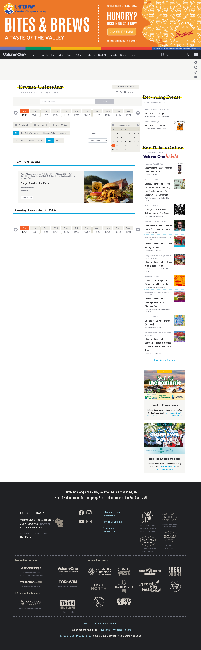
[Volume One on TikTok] (195, 72)
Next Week (42, 125)
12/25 (66, 113)
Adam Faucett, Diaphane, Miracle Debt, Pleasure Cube (157, 282)
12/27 (87, 113)
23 (122, 146)
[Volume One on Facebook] (195, 62)
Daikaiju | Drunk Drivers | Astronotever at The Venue (157, 211)
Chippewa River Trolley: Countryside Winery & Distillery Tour (155, 302)
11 (130, 137)
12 (134, 137)
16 (121, 141)
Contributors (99, 623)
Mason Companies (168, 466)
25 (130, 146)
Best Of (102, 55)
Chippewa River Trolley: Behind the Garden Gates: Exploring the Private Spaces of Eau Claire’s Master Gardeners (159, 189)
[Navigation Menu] (196, 54)
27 (138, 146)
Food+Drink (57, 55)
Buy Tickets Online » (164, 359)
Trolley (132, 55)
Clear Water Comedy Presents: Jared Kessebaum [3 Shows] (158, 227)
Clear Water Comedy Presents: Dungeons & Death (158, 169)
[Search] (187, 54)
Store (123, 55)
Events (44, 55)
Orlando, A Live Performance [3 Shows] (157, 322)
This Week (23, 125)
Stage (40, 140)
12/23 (45, 113)
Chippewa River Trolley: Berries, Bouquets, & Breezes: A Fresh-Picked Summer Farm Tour (158, 344)
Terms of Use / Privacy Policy (75, 635)
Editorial (105, 629)
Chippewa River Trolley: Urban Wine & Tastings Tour (158, 263)
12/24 (56, 113)
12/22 (35, 113)
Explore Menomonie (161, 416)
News (34, 55)
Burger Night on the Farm (35, 183)
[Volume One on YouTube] (195, 77)
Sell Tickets (127, 92)
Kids (23, 140)
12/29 (107, 113)
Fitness (59, 140)
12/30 (118, 113)
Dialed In (90, 55)
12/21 (24, 113)
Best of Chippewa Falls (164, 459)
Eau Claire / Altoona (29, 133)
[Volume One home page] (16, 55)
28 (113, 150)
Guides (79, 55)
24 (126, 146)
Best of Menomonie (165, 405)
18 (130, 141)
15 (117, 141)
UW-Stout (177, 416)
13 (138, 137)
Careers (113, 623)
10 (125, 137)
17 (125, 141)
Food (50, 140)
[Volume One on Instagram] (195, 67)
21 (113, 146)
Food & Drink (27, 197)
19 (134, 141)
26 (134, 146)
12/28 (97, 113)
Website (117, 629)
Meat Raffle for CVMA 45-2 (157, 125)
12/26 (76, 113)
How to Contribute (112, 521)
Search (104, 101)
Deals (69, 55)
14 (113, 141)
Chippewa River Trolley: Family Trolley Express (158, 245)
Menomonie (64, 133)
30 (122, 150)
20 (138, 141)
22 (117, 146)
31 (125, 150)
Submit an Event (126, 86)
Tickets (113, 55)
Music (31, 140)
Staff (86, 623)
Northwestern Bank (165, 469)
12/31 (128, 113)
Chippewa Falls (48, 133)
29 (117, 150)
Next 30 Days (61, 125)
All (16, 133)
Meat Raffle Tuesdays (154, 113)
